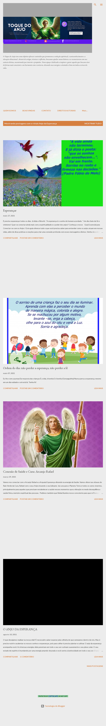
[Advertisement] (54, 89)
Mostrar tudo (93, 123)
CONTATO (46, 110)
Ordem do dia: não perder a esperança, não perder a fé (35, 368)
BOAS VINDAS (28, 110)
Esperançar (9, 210)
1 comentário (27, 657)
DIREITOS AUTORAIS (66, 110)
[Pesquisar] (95, 4)
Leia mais (98, 238)
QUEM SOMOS (9, 110)
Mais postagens (95, 666)
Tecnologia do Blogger (54, 706)
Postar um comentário (32, 238)
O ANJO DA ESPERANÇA (20, 629)
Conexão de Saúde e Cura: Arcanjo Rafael (28, 472)
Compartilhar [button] (10, 238)
